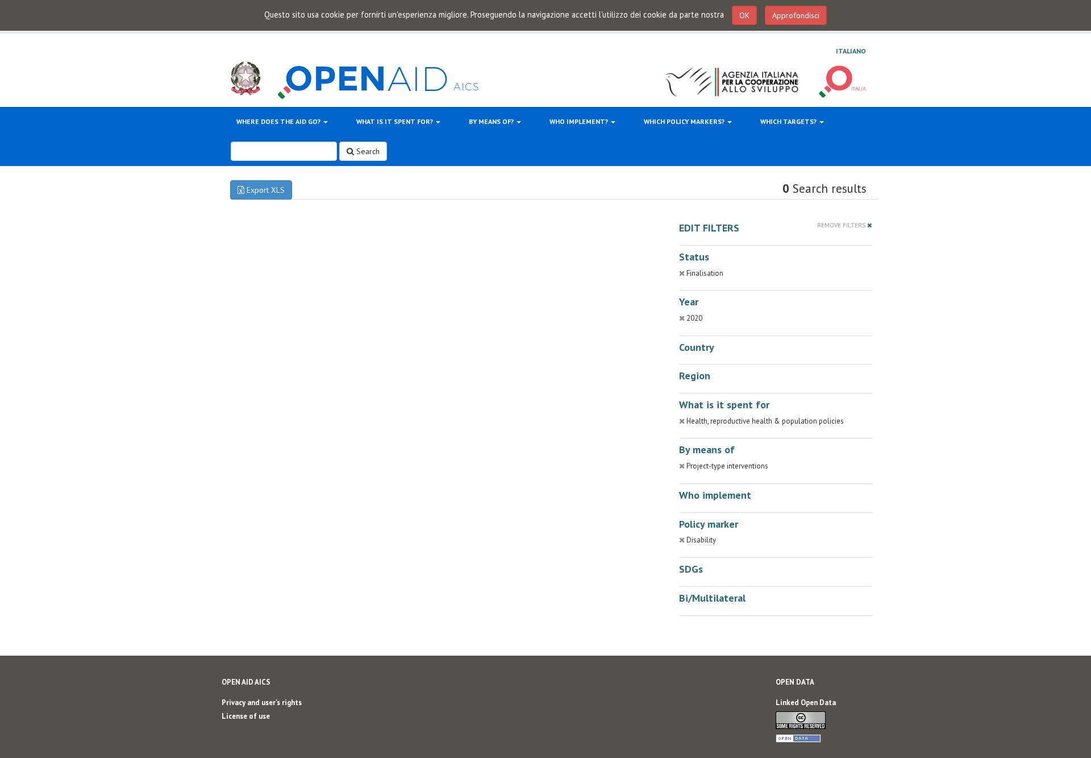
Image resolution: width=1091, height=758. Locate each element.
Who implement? (579, 121)
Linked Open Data (806, 702)
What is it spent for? (395, 121)
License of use (246, 716)
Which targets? (789, 121)
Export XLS (264, 190)
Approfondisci (795, 15)
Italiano (851, 51)
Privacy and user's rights (262, 702)
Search (367, 151)
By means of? (492, 121)
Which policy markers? (685, 121)
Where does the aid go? (279, 121)
